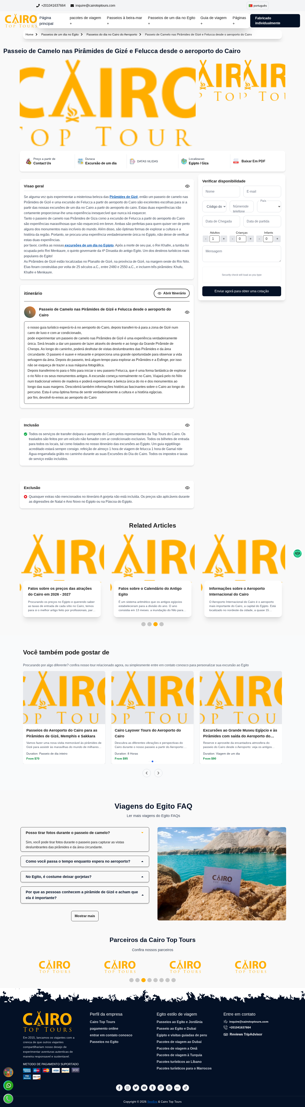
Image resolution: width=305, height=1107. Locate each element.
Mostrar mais (85, 916)
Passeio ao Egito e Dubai (176, 1028)
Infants (268, 232)
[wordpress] (169, 1087)
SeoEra (152, 1101)
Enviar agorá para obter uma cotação (242, 291)
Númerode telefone (241, 209)
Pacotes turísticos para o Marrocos (184, 1068)
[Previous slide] (147, 773)
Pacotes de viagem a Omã (177, 1048)
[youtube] (144, 1087)
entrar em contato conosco (111, 1035)
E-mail (251, 191)
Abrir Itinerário (174, 293)
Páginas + (239, 21)
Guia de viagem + (213, 21)
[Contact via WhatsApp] (8, 1085)
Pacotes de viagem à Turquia (179, 1055)
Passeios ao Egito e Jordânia (180, 1022)
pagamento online (104, 1028)
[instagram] (127, 1087)
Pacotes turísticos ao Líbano (179, 1061)
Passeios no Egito (104, 1042)
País (263, 200)
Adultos (215, 232)
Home (29, 34)
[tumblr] (152, 1087)
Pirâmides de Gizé (124, 197)
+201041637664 (53, 5)
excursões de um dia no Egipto (89, 245)
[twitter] (136, 1087)
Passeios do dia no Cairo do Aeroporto (112, 34)
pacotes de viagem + (85, 21)
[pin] (160, 1087)
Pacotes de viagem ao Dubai (179, 1042)
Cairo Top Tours (102, 1022)
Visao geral (34, 186)
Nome (210, 191)
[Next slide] (158, 773)
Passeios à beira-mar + (124, 21)
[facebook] (119, 1087)
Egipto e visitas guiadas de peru (182, 1035)
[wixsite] (177, 1087)
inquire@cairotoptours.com (95, 5)
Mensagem (214, 251)
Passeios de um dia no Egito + (171, 21)
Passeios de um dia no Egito (60, 34)
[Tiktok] (185, 1087)
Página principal (46, 21)
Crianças (242, 232)
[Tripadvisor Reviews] (298, 553)
